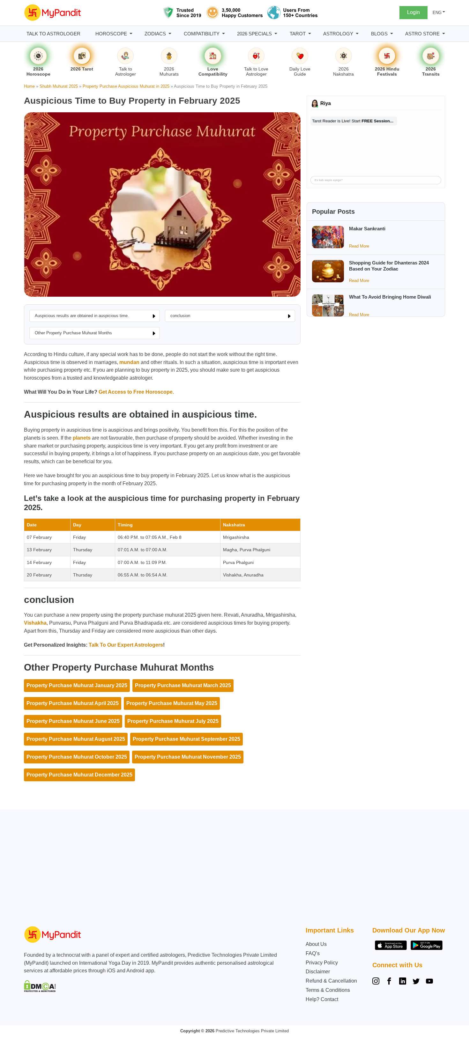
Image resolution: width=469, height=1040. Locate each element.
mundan (129, 362)
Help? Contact (322, 999)
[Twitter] (416, 982)
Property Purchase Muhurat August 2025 (75, 739)
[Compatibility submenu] (223, 33)
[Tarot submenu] (309, 33)
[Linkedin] (403, 982)
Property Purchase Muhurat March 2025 (183, 685)
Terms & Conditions (328, 990)
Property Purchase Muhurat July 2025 (173, 721)
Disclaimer (318, 971)
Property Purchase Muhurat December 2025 (79, 774)
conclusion (180, 315)
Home (29, 86)
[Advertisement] (232, 869)
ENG (437, 12)
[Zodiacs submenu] (169, 33)
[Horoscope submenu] (131, 33)
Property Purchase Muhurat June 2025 (73, 721)
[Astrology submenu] (357, 33)
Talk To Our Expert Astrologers (126, 645)
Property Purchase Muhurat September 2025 (186, 739)
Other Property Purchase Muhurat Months (73, 333)
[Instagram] (377, 982)
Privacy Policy (322, 962)
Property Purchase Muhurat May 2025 (171, 703)
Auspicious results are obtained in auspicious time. (82, 315)
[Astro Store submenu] (443, 33)
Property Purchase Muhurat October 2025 (76, 757)
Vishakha (35, 623)
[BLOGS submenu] (391, 33)
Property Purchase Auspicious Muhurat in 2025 (126, 86)
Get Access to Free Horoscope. (135, 392)
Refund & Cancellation (331, 981)
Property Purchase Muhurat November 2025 (188, 757)
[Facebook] (389, 982)
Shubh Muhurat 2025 (59, 86)
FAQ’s (313, 953)
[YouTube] (429, 982)
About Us (316, 944)
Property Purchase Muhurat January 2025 (76, 685)
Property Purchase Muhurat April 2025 (72, 703)
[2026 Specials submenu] (275, 33)
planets (82, 438)
